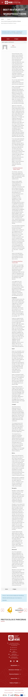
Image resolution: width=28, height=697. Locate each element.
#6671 (25, 42)
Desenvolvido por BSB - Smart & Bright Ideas (14, 690)
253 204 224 (14, 649)
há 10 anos (16, 33)
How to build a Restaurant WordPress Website (11, 21)
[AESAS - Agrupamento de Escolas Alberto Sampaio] (12, 2)
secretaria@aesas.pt (14, 655)
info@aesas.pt (14, 652)
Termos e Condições (8, 692)
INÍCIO (2, 19)
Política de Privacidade (19, 692)
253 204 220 (14, 647)
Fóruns (8, 19)
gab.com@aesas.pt (14, 658)
